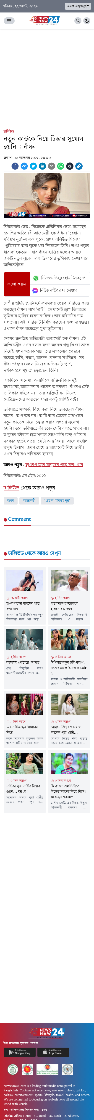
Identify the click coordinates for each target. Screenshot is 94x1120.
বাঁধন (10, 500)
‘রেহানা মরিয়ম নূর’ (57, 500)
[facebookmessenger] (24, 166)
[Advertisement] (47, 78)
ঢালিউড (9, 131)
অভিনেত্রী (29, 500)
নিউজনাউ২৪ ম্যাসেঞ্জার (59, 290)
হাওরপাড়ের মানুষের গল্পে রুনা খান (54, 465)
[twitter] (33, 166)
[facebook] (15, 166)
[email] (51, 166)
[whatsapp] (60, 166)
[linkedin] (42, 166)
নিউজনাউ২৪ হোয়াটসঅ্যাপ (63, 278)
